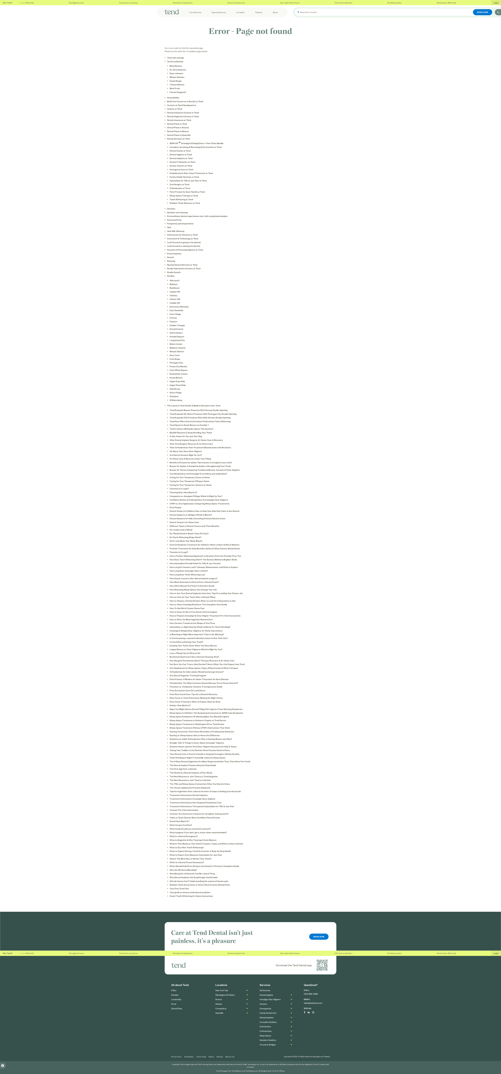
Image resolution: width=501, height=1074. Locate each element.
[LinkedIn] (310, 1012)
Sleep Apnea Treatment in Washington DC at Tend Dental (197, 724)
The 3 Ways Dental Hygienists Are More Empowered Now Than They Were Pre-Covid (210, 761)
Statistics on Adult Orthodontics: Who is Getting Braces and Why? (201, 738)
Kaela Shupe (176, 80)
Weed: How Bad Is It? (179, 821)
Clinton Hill (175, 299)
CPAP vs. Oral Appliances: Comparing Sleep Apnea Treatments (199, 503)
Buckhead (174, 287)
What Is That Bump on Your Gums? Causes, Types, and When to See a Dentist (206, 843)
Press (173, 1003)
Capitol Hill (175, 291)
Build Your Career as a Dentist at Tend (185, 101)
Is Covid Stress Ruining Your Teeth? (186, 641)
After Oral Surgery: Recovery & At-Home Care (191, 443)
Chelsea (173, 295)
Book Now (482, 12)
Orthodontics (266, 1031)
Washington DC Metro (225, 994)
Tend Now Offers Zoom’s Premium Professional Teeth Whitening (200, 421)
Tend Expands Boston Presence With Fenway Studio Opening (198, 410)
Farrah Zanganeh (178, 92)
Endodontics (265, 1026)
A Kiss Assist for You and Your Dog (186, 436)
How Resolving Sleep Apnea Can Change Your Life (193, 589)
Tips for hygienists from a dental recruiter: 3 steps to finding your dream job (205, 791)
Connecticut (220, 1008)
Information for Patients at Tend (182, 234)
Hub (169, 227)
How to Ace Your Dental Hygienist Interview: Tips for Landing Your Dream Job (206, 593)
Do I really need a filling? (181, 529)
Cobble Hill (175, 302)
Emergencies (265, 1008)
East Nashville (176, 310)
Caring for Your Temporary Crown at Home (190, 477)
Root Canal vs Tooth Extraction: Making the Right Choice (196, 697)
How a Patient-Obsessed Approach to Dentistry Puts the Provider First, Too (205, 555)
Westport (174, 396)
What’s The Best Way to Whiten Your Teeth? (190, 858)
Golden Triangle (177, 325)
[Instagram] (314, 1012)
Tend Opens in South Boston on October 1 (189, 424)
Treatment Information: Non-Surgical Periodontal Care (196, 802)
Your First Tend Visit (179, 888)
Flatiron (173, 321)
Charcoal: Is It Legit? (179, 488)
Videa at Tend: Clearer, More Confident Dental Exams (195, 817)
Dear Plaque (175, 507)
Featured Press (174, 219)
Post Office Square (178, 370)
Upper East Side (177, 381)
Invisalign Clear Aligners (270, 999)
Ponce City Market (178, 366)
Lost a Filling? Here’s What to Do (185, 653)
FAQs (173, 990)
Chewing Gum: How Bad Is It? (183, 492)
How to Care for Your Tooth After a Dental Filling (192, 596)
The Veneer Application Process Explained (190, 787)
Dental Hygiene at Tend (181, 154)
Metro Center (176, 343)
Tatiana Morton (177, 84)
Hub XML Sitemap (175, 231)
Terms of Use (201, 1056)
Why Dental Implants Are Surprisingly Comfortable (194, 877)
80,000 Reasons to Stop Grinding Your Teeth (191, 432)
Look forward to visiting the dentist (183, 245)
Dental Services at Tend (178, 138)
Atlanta (218, 1003)
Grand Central (176, 328)
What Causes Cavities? (181, 824)
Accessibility (173, 97)
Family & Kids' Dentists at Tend (184, 176)
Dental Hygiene (266, 994)
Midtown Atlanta (178, 347)
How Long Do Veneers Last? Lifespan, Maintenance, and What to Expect (204, 567)
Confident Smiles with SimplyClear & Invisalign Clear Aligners (199, 499)
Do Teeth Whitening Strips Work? (185, 537)
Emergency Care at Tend (181, 169)
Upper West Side (178, 385)
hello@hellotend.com (313, 1002)
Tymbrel (327, 1056)
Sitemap (171, 260)
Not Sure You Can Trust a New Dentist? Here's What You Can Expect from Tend (207, 664)
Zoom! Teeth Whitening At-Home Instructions (191, 895)
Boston (218, 999)
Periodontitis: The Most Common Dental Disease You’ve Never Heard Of (204, 682)
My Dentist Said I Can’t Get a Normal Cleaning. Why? (194, 656)
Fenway (173, 317)
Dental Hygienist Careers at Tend (183, 116)
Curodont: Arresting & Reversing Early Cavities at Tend (195, 147)
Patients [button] (258, 12)
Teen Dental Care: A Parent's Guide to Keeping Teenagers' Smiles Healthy (204, 753)
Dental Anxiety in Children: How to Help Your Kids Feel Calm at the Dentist (205, 510)
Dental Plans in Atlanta (178, 127)
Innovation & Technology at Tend (182, 238)
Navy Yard (174, 355)
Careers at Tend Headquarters (181, 105)
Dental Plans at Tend (177, 123)
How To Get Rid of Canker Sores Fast (187, 608)
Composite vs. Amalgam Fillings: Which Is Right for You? (196, 496)
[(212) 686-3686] (498, 12)
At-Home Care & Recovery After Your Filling (190, 458)
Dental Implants (266, 1017)
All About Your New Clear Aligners (186, 451)
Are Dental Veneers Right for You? (186, 454)
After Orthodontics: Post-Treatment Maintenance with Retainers (200, 447)
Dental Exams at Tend (180, 150)
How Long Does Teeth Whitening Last (187, 574)
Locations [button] (240, 12)
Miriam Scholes (177, 77)
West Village (176, 392)
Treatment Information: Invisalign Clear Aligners (192, 798)
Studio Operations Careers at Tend (183, 268)
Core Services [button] (195, 12)
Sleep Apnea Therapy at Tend (184, 195)
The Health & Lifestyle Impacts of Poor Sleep (191, 772)
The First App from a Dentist (183, 768)
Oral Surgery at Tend (179, 184)
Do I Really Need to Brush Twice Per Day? (189, 533)
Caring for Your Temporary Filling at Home (189, 481)
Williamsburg (176, 400)
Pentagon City (176, 362)
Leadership (176, 999)
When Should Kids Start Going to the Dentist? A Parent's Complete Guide (204, 866)
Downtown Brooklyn (179, 306)
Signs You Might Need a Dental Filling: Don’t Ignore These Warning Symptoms (206, 709)
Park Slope (175, 358)
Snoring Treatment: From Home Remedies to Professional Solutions (202, 731)
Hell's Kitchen (176, 332)
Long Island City (177, 340)
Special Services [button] (219, 12)
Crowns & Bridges (268, 1044)
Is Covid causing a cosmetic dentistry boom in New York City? (199, 638)
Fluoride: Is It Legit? (179, 552)
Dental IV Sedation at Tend (182, 161)
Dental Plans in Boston (178, 131)
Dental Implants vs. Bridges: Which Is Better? (191, 514)
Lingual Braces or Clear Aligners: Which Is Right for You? (196, 649)
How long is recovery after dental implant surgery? (193, 578)
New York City (221, 990)
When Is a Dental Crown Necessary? (187, 862)
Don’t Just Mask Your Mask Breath (186, 540)
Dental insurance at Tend (179, 119)
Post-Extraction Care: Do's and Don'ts (187, 690)
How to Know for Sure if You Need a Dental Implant (193, 611)
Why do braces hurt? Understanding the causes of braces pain (199, 881)
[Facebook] (306, 1012)
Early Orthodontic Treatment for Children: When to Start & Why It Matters (204, 544)
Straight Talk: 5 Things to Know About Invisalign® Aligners (197, 742)
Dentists (171, 208)
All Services (265, 990)
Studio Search (174, 272)
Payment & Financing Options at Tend (185, 249)
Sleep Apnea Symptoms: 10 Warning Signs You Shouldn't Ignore (199, 716)
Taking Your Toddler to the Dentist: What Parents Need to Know (200, 750)
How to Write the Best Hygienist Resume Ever (191, 619)
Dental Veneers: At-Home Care (184, 522)
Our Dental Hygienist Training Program (188, 675)
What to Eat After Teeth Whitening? (187, 847)
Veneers (263, 1003)
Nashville (219, 1012)
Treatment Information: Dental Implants (189, 795)
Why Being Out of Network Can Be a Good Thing (192, 873)
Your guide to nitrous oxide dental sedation (190, 892)
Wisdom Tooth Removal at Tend (185, 202)
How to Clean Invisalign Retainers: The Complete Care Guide (198, 604)
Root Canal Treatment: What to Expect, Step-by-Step (195, 701)
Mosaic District (177, 351)
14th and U (175, 280)
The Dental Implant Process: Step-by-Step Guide (193, 765)
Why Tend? (8, 2)
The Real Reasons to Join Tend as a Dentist (190, 780)
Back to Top (229, 1056)
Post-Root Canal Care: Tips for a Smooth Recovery (193, 694)
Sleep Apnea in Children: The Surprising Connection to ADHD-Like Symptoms (206, 712)
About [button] (275, 12)
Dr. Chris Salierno (178, 69)
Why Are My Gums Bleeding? (183, 869)
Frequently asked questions (180, 223)
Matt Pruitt (175, 88)
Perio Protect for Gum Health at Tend (187, 191)
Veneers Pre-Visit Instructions (184, 809)
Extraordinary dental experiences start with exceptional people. (197, 216)
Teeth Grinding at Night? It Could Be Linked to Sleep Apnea (197, 757)
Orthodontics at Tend (180, 188)
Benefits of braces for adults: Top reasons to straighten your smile (201, 462)
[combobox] (394, 12)
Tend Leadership (175, 61)
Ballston (173, 284)
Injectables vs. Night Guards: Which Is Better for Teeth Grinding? (200, 626)
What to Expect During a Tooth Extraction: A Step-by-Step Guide (200, 851)
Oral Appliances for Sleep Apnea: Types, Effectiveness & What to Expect (204, 667)
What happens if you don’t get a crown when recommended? (198, 832)
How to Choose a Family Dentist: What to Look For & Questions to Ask (202, 600)
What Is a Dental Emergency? (184, 836)
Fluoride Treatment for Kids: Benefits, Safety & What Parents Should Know (205, 548)
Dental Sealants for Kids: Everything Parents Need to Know (197, 518)
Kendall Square (177, 336)
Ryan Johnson (176, 73)
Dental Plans (176, 1008)
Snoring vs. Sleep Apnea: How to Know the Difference (195, 735)
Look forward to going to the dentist (184, 242)
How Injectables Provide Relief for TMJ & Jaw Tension (195, 563)
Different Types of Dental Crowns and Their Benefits (194, 525)
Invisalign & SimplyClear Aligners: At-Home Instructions (196, 630)
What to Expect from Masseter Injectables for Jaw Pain (196, 854)
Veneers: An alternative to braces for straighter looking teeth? (199, 813)
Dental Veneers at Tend (181, 165)
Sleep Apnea (265, 1035)
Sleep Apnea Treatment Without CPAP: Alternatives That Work (200, 727)
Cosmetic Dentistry (268, 1021)
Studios (170, 275)
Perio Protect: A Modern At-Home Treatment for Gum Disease (199, 679)
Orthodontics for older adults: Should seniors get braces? (197, 671)
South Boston (176, 377)
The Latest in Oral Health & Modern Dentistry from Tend (193, 405)
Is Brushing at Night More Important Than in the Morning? (197, 634)
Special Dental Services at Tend (182, 264)
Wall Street (175, 388)
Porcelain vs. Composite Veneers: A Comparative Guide (196, 686)
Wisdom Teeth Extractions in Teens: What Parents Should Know (200, 884)
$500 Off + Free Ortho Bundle (196, 143)
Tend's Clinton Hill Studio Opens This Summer (191, 428)
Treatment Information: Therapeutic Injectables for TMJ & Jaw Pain (202, 806)
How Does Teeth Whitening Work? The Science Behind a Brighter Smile (203, 559)
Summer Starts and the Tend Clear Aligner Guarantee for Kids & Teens (203, 746)
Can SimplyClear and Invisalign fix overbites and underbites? (198, 473)
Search (170, 257)
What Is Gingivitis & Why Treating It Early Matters (193, 839)
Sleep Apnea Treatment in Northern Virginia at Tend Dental (198, 720)
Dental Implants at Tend (181, 158)
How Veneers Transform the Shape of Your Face (192, 623)
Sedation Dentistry (268, 1040)
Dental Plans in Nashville (179, 134)
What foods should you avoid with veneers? (190, 828)
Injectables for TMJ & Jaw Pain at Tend (188, 180)
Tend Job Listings (175, 57)
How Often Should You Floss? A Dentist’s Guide (192, 585)
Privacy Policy (176, 1056)
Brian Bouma (176, 65)
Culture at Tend (174, 108)
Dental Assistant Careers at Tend (183, 112)
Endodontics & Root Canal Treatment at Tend (191, 173)
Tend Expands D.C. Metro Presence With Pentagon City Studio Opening (203, 413)
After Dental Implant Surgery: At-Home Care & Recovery (196, 439)
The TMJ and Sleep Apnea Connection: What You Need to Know (200, 783)
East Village (175, 314)
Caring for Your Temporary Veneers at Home (191, 484)
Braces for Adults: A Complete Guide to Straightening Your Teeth (200, 466)
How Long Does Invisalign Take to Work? (189, 570)
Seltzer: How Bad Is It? (180, 705)
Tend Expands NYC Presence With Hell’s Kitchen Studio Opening (200, 417)
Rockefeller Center (179, 373)
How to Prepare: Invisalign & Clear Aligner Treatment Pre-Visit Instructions (205, 615)
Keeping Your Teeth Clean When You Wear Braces (193, 645)
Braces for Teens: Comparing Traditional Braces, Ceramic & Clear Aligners (205, 469)
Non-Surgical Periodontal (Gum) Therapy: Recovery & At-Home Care (202, 660)
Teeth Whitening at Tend (181, 199)
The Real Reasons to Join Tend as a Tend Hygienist (194, 776)
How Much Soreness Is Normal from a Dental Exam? (194, 581)
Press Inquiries (174, 253)
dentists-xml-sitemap (177, 212)
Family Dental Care (268, 1012)
